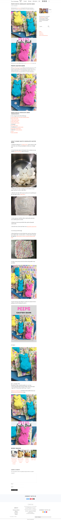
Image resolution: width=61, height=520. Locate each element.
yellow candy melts (15, 120)
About (16, 511)
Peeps (12, 131)
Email (12, 486)
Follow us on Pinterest (15, 390)
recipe (20, 70)
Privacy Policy (16, 509)
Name (12, 483)
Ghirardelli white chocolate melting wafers (20, 117)
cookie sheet (22, 194)
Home (40, 31)
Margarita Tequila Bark (17, 392)
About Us (20, 1)
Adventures (35, 1)
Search (50, 9)
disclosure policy (28, 63)
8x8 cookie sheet (14, 125)
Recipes (29, 1)
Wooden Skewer (18, 129)
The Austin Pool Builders (30, 513)
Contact (25, 1)
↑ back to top (30, 504)
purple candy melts (15, 122)
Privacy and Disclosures (43, 35)
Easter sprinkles (14, 132)
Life (39, 1)
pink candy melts (14, 121)
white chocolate (18, 151)
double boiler (20, 127)
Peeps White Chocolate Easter (18, 67)
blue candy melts (14, 118)
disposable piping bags (16, 128)
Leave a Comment (14, 5)
